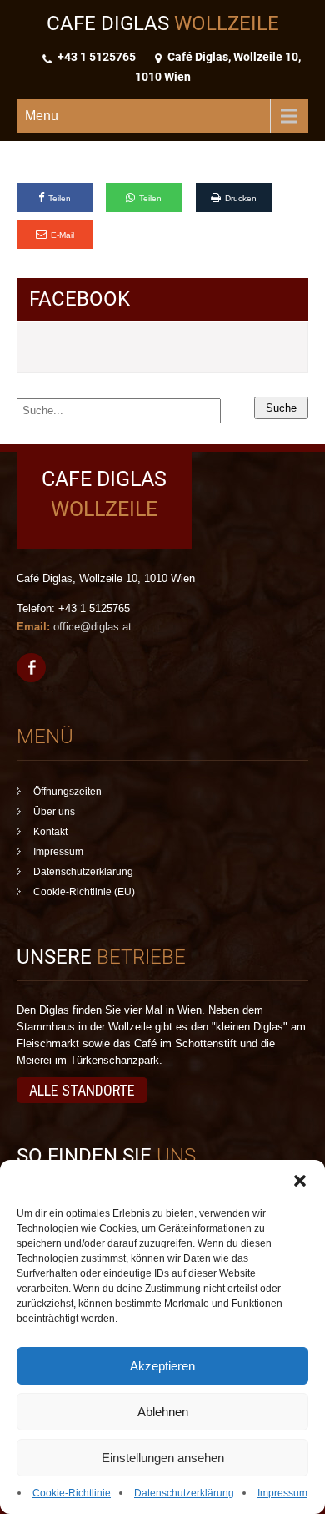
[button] (300, 1180)
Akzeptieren (162, 1366)
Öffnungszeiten (67, 792)
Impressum (283, 1493)
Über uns (54, 812)
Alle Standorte (82, 1090)
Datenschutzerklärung (184, 1493)
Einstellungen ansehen (163, 1458)
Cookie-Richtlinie (71, 1493)
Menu (41, 116)
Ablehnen (163, 1412)
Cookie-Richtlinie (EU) (84, 892)
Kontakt (50, 832)
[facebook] (31, 667)
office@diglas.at (92, 626)
